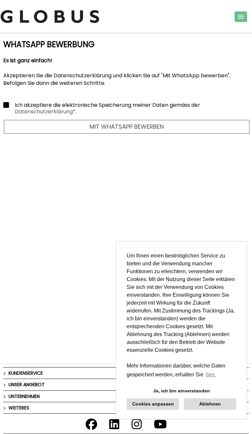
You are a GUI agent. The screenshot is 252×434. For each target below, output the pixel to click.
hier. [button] (211, 374)
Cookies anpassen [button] (153, 403)
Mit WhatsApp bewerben (127, 127)
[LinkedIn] (114, 426)
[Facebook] (91, 426)
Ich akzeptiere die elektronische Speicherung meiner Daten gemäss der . (107, 108)
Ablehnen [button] (210, 403)
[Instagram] (136, 426)
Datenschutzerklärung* (45, 111)
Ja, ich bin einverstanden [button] (181, 390)
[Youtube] (160, 426)
